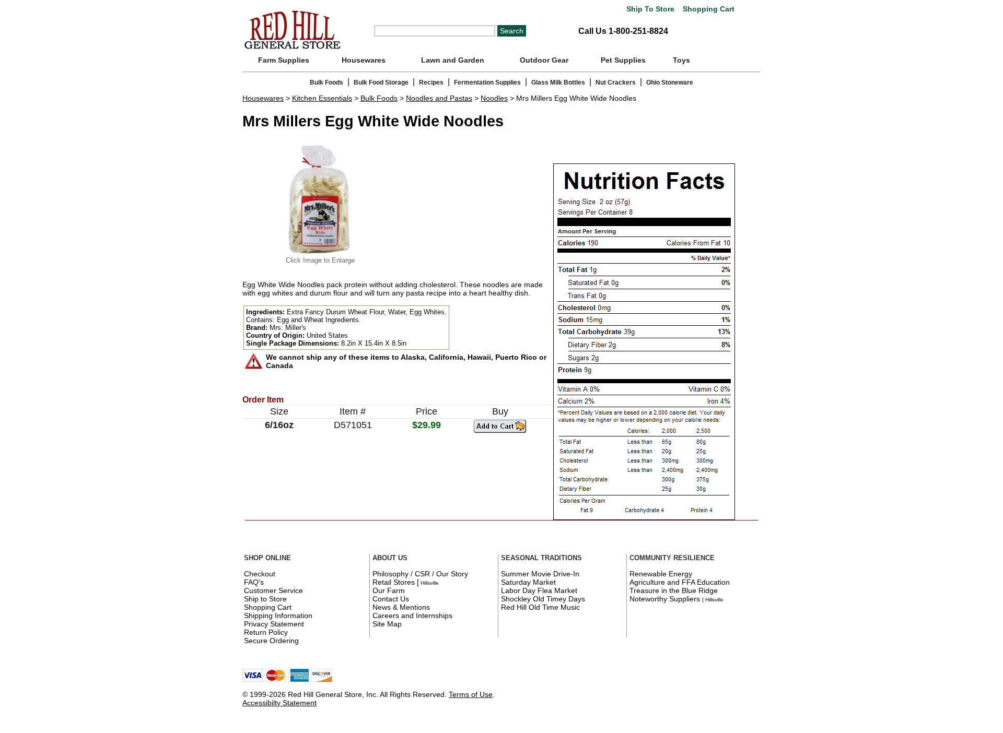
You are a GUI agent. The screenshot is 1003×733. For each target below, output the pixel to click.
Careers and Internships (412, 615)
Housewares (364, 60)
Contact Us (390, 599)
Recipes (431, 82)
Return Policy (266, 632)
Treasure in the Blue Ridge (673, 590)
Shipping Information (278, 615)
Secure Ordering (271, 640)
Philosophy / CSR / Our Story (420, 574)
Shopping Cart (707, 9)
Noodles (494, 98)
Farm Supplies (283, 60)
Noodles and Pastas (439, 98)
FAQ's (254, 582)
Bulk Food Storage (381, 82)
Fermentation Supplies (487, 82)
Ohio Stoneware (669, 82)
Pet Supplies (623, 60)
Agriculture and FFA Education (679, 582)
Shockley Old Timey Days (543, 599)
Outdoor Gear (544, 60)
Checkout (259, 574)
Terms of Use (471, 694)
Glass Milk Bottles (558, 82)
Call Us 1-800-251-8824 (623, 31)
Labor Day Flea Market (539, 590)
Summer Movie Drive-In (540, 574)
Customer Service (273, 590)
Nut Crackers (616, 82)
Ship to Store (265, 599)
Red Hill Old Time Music (540, 607)
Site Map (387, 624)
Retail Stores (393, 582)
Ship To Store (650, 9)
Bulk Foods (326, 82)
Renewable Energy (660, 574)
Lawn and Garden (452, 60)
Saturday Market (528, 582)
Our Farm (388, 590)
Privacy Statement (274, 624)
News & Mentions (401, 607)
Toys (681, 60)
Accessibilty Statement (279, 703)
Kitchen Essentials (322, 98)
